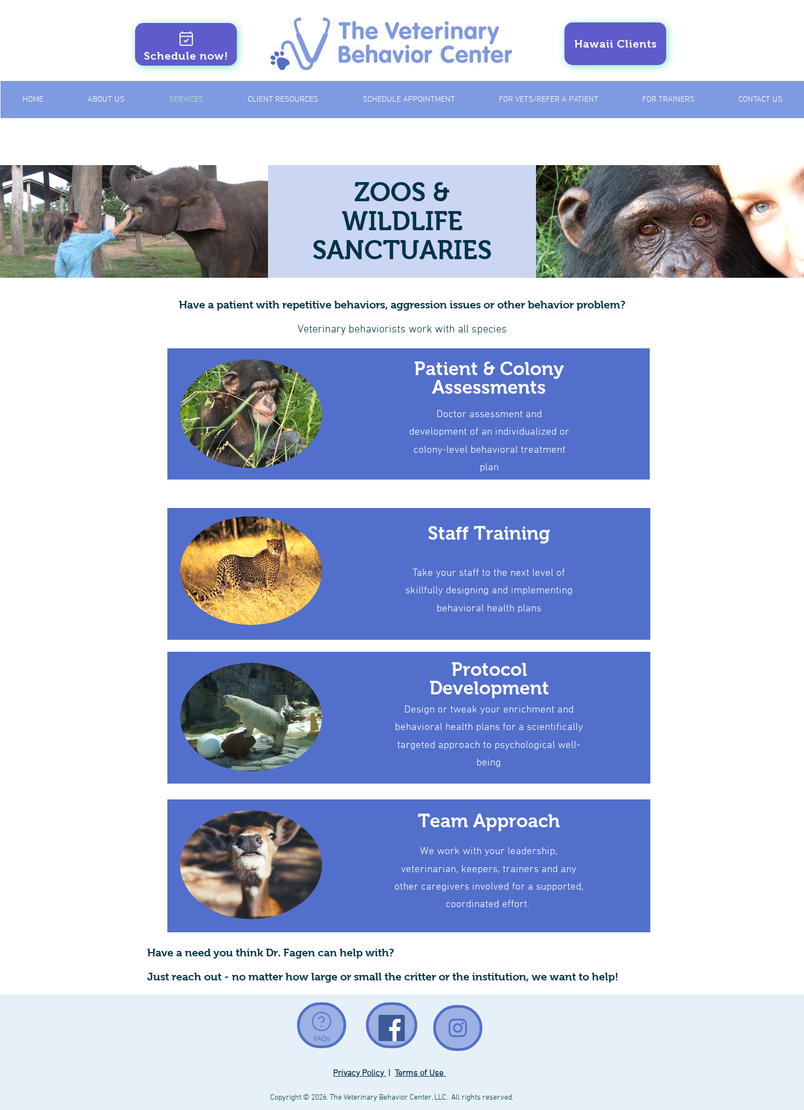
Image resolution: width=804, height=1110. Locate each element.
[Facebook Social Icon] (391, 1028)
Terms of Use (420, 1073)
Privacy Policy (359, 1073)
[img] (134, 221)
